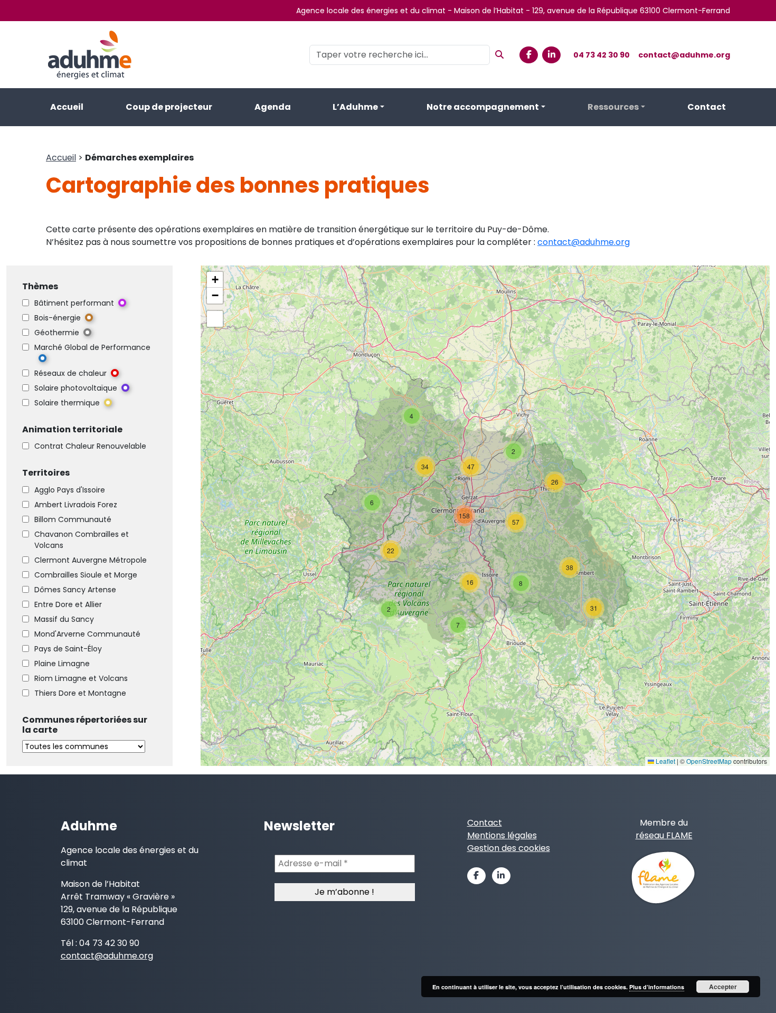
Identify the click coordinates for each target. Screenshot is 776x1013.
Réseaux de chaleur (70, 373)
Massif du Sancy (64, 619)
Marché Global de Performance (92, 347)
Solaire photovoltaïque (75, 388)
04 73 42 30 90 (601, 55)
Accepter (723, 986)
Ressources (613, 107)
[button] (458, 625)
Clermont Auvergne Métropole (90, 560)
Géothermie (56, 332)
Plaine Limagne (62, 663)
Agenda (272, 107)
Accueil (66, 107)
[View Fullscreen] (215, 319)
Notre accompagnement (483, 107)
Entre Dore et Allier (68, 604)
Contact (706, 107)
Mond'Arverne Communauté (87, 634)
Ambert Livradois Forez (75, 504)
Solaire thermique (67, 402)
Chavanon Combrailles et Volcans (81, 540)
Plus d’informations (656, 987)
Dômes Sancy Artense (75, 589)
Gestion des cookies (508, 848)
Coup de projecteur (169, 107)
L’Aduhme (355, 107)
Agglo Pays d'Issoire (69, 490)
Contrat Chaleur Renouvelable (90, 446)
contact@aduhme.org (684, 55)
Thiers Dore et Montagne (80, 693)
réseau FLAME (664, 835)
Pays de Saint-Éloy (68, 648)
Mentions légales (502, 835)
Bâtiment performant (74, 303)
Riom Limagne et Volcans (81, 678)
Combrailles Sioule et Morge (85, 575)
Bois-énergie (57, 318)
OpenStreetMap (709, 760)
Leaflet (664, 760)
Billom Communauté (72, 519)
